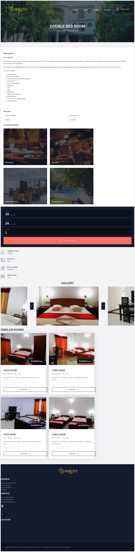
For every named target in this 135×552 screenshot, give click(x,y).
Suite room (10, 434)
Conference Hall (11, 201)
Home (58, 31)
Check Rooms (124, 9)
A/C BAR (55, 162)
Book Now (24, 389)
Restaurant (9, 162)
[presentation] (32, 306)
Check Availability (69, 240)
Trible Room (58, 370)
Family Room (59, 434)
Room (64, 31)
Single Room (10, 370)
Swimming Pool (57, 201)
